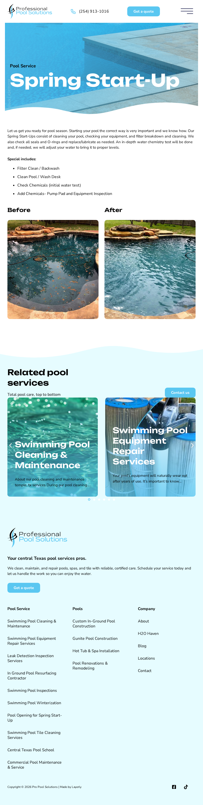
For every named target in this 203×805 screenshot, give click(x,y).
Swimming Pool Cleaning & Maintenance (31, 623)
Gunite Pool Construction (95, 638)
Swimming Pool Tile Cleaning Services (33, 735)
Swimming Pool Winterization (34, 703)
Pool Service (23, 66)
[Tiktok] (186, 787)
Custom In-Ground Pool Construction (94, 623)
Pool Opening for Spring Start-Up (34, 718)
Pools (78, 609)
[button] (10, 445)
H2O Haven (148, 633)
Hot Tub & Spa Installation (96, 651)
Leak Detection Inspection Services (30, 658)
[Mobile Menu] (187, 11)
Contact (145, 670)
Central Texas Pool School (30, 750)
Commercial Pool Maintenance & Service (34, 765)
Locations (146, 658)
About (143, 621)
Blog (142, 646)
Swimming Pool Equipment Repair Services (31, 641)
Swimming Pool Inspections (32, 690)
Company (146, 609)
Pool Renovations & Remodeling (90, 666)
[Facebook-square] (174, 787)
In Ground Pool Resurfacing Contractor (31, 676)
